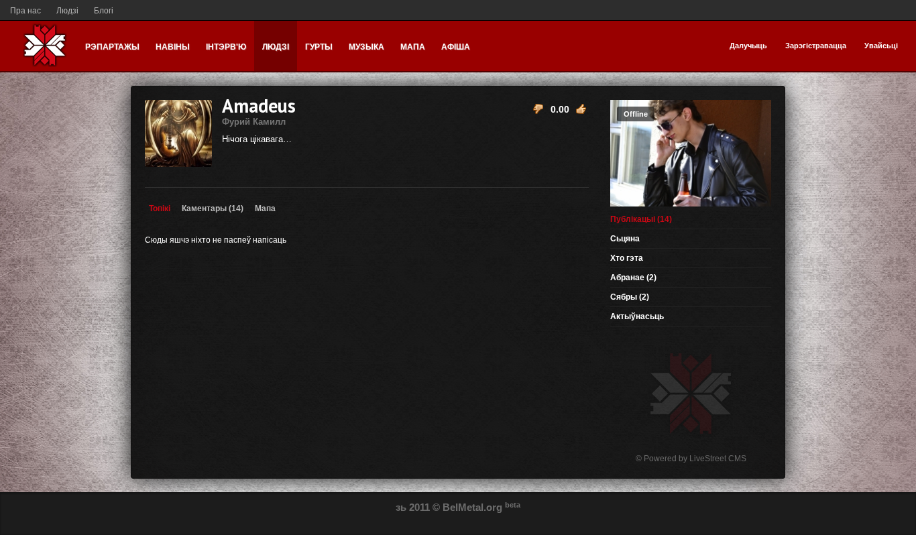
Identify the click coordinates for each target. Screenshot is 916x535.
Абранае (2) (633, 277)
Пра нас (25, 10)
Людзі (67, 10)
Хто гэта (626, 258)
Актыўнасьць (637, 316)
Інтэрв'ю (226, 47)
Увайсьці (881, 46)
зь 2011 (413, 507)
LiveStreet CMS (717, 458)
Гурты (319, 47)
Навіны (173, 47)
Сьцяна (625, 238)
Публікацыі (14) (641, 219)
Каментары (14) (212, 208)
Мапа (412, 47)
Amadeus (259, 110)
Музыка (366, 47)
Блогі (103, 10)
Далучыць (748, 46)
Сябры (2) (629, 297)
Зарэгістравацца (815, 46)
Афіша (455, 47)
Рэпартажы (112, 47)
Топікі (159, 208)
